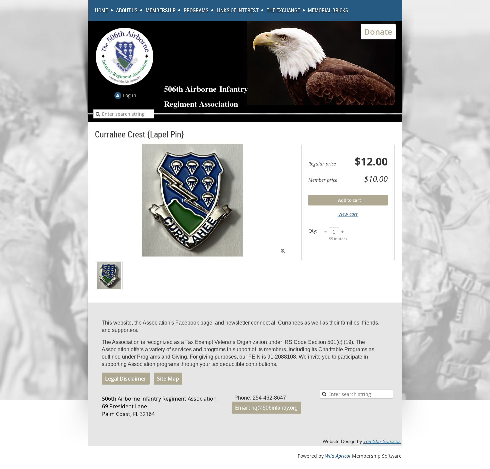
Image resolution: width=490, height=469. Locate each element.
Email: (266, 407)
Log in (129, 95)
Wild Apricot (338, 456)
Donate (378, 31)
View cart (348, 214)
